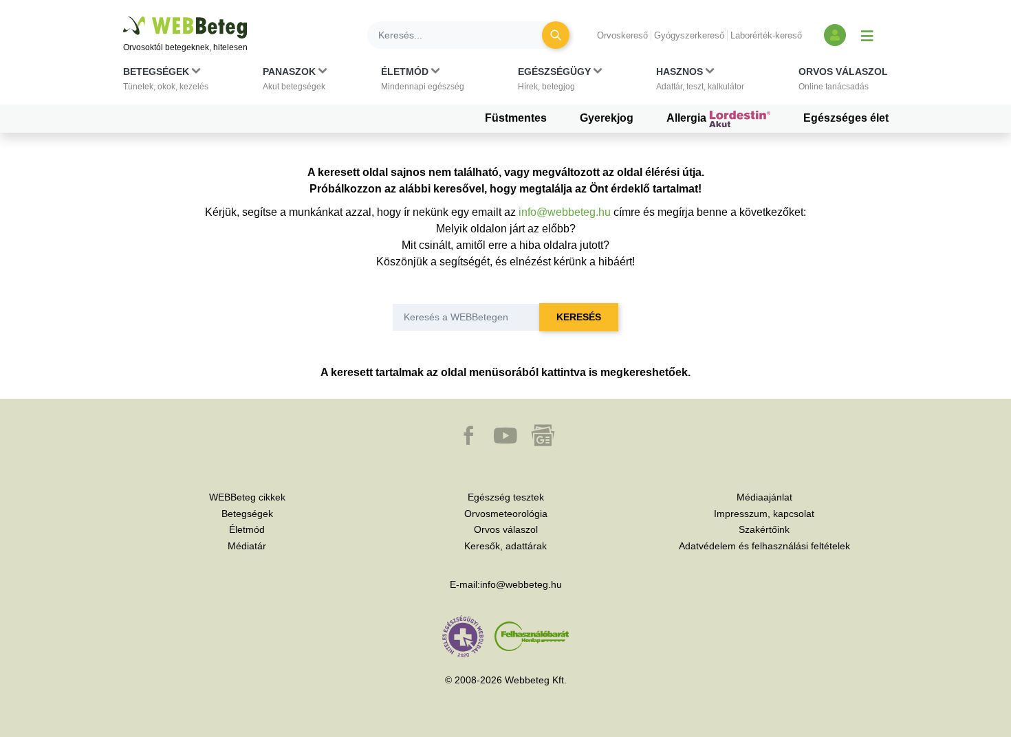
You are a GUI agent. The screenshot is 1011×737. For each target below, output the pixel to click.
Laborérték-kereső (766, 35)
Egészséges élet (846, 118)
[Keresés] (555, 35)
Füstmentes (516, 118)
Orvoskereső (622, 35)
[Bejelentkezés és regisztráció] (835, 35)
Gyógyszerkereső (689, 35)
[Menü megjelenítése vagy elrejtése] (867, 35)
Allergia (687, 118)
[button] (165, 82)
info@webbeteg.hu (565, 212)
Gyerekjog (606, 118)
